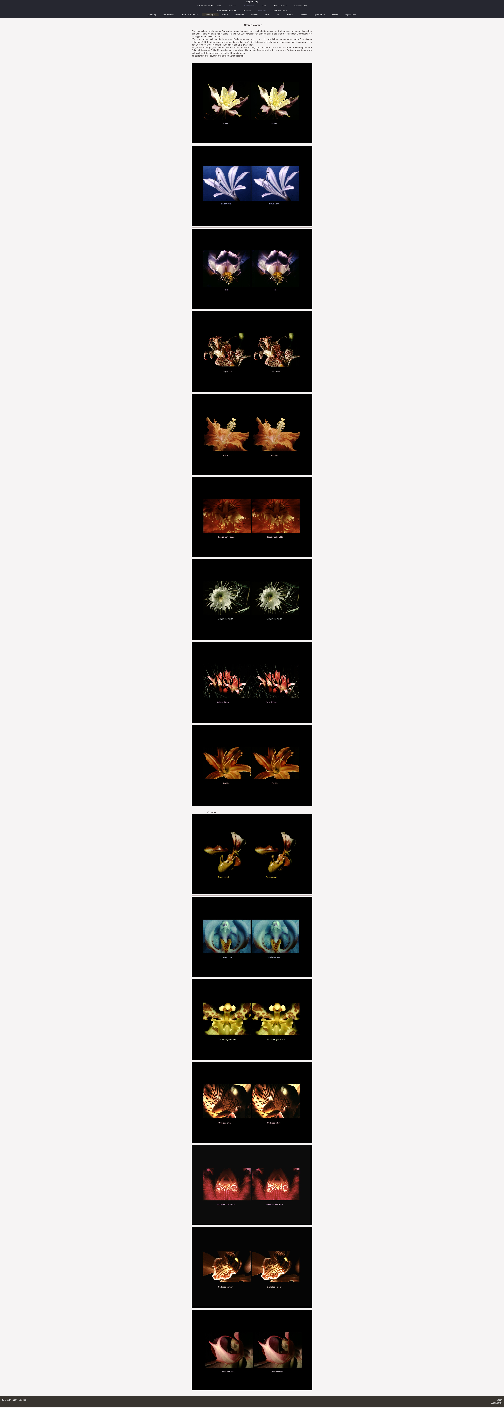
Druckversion (11, 1400)
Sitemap (23, 1400)
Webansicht (496, 1403)
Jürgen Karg (252, 2)
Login (499, 1400)
